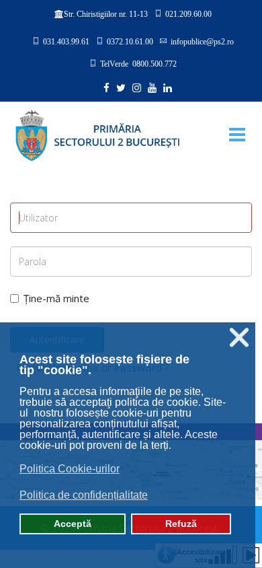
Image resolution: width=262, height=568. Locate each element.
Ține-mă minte (56, 298)
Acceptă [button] (72, 523)
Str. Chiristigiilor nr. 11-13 (106, 14)
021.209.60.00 (188, 13)
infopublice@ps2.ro (202, 41)
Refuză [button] (181, 523)
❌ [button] (239, 337)
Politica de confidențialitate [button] (83, 495)
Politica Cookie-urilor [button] (69, 468)
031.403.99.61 (66, 41)
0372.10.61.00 (130, 41)
